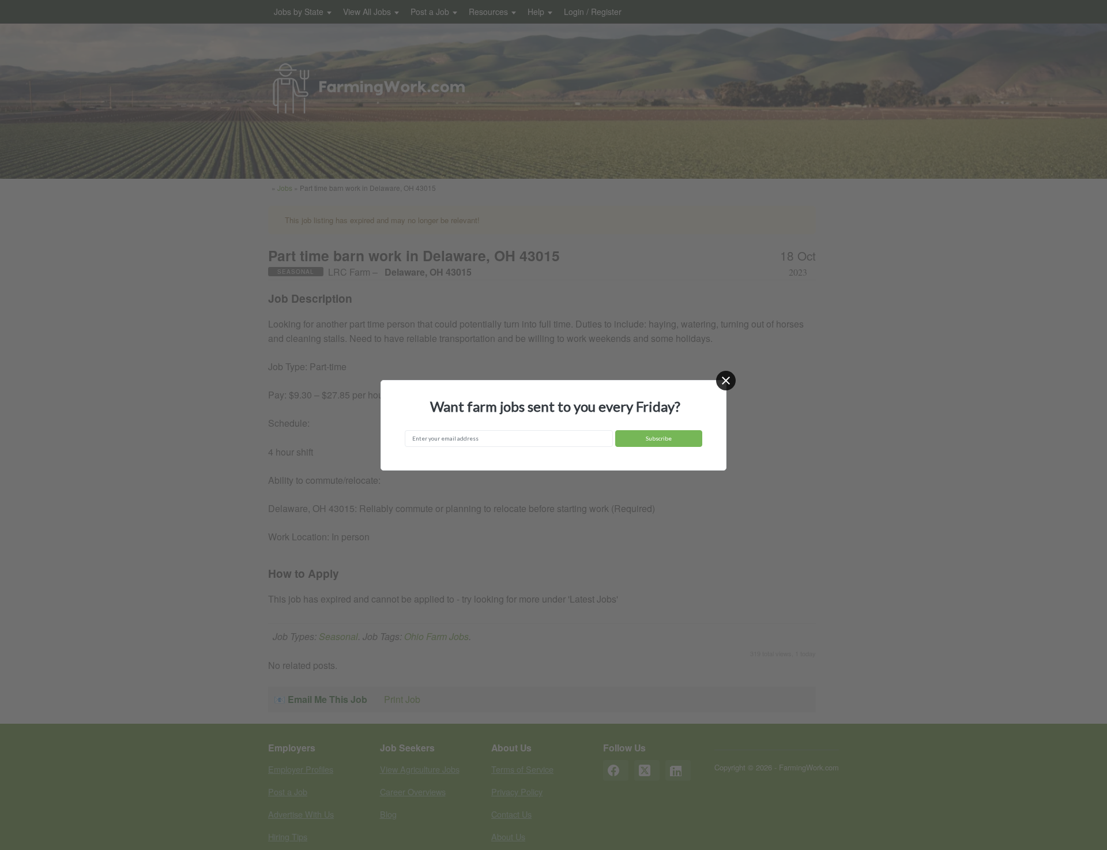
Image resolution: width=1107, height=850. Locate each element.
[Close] (726, 380)
